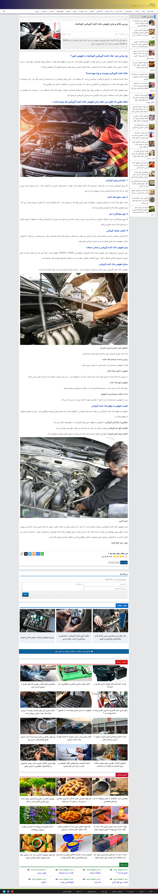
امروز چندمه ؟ (122, 872)
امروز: (153, 6)
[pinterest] (12, 891)
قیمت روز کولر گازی (120, 882)
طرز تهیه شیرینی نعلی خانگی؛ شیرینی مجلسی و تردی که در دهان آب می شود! (74, 800)
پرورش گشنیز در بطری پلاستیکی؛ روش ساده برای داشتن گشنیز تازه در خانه (37, 800)
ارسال (25, 594)
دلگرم (44, 882)
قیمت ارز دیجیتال (66, 872)
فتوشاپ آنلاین (67, 891)
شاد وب (97, 882)
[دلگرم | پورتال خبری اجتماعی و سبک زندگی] (152, 4)
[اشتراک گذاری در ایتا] (34, 554)
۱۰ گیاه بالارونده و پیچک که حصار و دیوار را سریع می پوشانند (38, 828)
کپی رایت (104, 891)
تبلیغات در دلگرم (117, 891)
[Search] (4, 11)
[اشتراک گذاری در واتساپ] (42, 554)
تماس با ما (131, 891)
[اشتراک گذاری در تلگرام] (30, 554)
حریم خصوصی (92, 891)
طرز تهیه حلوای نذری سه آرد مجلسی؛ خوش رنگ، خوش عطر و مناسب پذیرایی (74, 828)
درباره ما (141, 891)
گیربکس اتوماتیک (113, 562)
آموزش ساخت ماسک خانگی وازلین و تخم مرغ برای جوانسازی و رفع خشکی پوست (74, 856)
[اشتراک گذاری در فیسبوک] (38, 554)
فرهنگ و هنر (95, 872)
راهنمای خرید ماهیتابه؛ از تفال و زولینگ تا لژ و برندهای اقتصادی (110, 800)
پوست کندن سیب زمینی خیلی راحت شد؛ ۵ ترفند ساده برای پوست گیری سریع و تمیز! (110, 828)
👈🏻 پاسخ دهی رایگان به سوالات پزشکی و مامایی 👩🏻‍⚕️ (74, 651)
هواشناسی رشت (66, 882)
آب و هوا (79, 891)
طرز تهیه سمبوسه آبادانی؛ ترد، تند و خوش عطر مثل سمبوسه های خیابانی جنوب (37, 856)
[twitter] (4, 891)
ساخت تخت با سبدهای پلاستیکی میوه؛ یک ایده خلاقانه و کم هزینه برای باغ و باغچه (110, 856)
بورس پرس (41, 872)
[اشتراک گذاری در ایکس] (26, 554)
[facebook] (8, 891)
